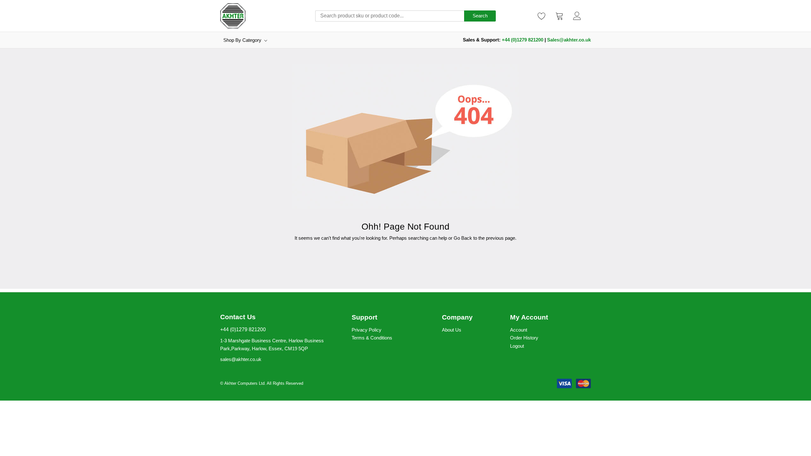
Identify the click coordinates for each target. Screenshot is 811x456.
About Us (451, 329)
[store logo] (233, 15)
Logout (517, 346)
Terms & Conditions (372, 337)
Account (518, 329)
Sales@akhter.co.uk (569, 39)
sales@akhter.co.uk (240, 359)
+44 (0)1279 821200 (522, 39)
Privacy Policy (366, 329)
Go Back (463, 238)
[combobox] (389, 16)
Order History (524, 337)
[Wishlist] (542, 15)
